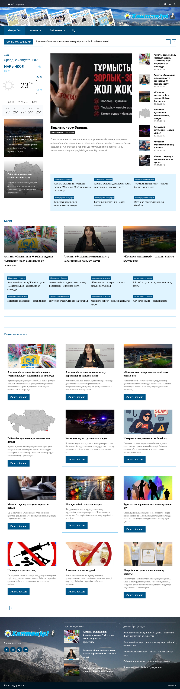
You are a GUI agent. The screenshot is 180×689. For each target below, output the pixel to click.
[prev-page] (6, 608)
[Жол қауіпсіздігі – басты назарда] (90, 488)
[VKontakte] (25, 649)
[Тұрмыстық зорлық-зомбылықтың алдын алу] (148, 488)
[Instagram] (164, 4)
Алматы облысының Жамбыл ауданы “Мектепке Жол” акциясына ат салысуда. (165, 60)
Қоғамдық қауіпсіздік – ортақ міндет (164, 130)
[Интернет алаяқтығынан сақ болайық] (144, 145)
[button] (73, 30)
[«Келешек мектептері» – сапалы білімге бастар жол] (144, 96)
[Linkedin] (169, 4)
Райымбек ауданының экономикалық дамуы (146, 661)
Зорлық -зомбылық (69, 127)
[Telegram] (19, 649)
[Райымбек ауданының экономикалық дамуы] (144, 113)
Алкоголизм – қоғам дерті (80, 570)
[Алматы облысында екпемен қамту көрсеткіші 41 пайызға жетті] (144, 79)
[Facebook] (159, 4)
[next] (174, 41)
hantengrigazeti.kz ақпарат (144, 179)
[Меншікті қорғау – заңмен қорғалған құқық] (144, 160)
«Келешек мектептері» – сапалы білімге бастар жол (66, 41)
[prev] (168, 41)
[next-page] (11, 608)
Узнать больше (18, 397)
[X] (174, 4)
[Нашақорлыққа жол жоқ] (32, 554)
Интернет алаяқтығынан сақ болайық (164, 144)
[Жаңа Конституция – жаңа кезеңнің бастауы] (148, 554)
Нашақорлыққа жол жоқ (22, 570)
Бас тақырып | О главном (63, 132)
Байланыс (172, 685)
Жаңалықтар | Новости (63, 179)
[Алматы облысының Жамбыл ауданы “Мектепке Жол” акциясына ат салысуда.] (144, 59)
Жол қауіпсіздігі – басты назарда (150, 300)
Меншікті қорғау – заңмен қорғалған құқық (163, 159)
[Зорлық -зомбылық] (91, 88)
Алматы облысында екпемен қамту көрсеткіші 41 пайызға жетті (164, 79)
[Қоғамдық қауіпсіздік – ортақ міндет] (144, 130)
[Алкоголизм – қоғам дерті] (90, 554)
